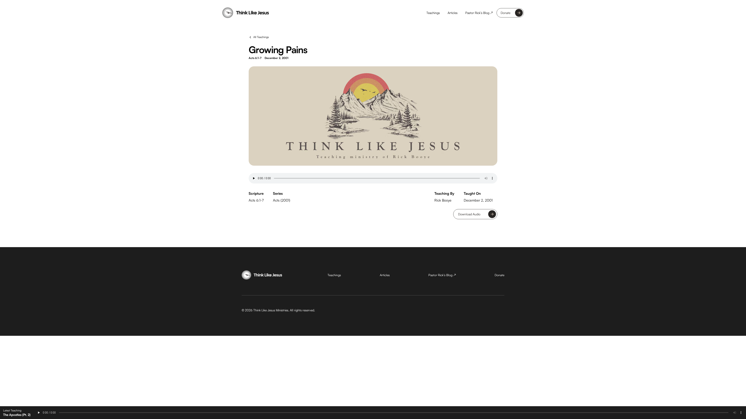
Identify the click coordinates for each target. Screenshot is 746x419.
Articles (453, 13)
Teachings (433, 13)
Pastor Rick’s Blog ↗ (479, 13)
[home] (245, 13)
